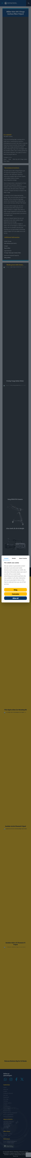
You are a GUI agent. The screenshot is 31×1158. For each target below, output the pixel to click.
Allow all (16, 598)
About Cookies (23, 558)
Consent (6, 558)
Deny (15, 590)
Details (14, 558)
